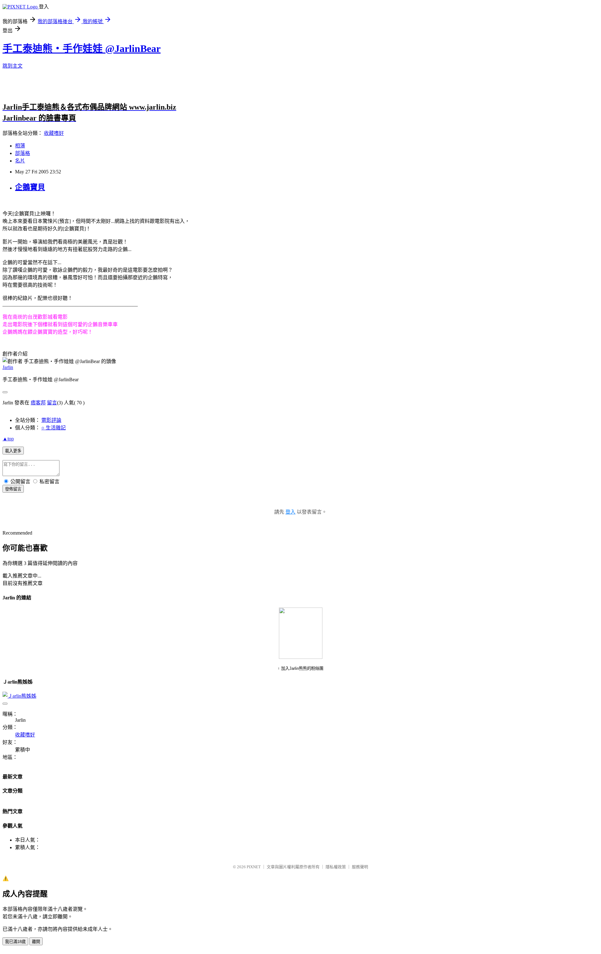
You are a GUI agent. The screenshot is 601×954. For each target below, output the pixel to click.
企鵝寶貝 (30, 187)
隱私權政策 (336, 866)
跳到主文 (13, 66)
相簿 (20, 145)
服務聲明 (360, 866)
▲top (8, 438)
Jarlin (8, 367)
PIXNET (254, 866)
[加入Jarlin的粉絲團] (300, 657)
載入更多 (13, 451)
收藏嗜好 (54, 133)
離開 (36, 941)
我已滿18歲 (15, 941)
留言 (52, 402)
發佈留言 (13, 489)
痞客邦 (38, 402)
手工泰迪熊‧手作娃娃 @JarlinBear (82, 48)
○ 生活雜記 (53, 427)
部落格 (22, 153)
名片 (20, 160)
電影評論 (51, 420)
